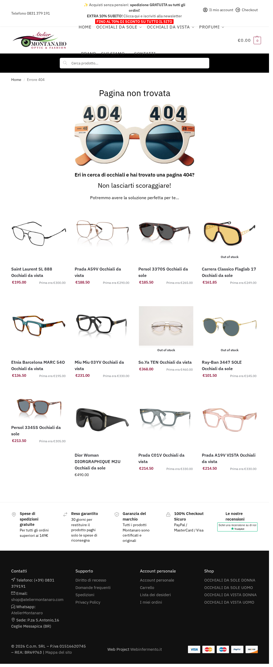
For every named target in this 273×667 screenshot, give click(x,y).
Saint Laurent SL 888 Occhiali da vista (31, 272)
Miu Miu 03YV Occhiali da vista (99, 365)
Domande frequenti (93, 587)
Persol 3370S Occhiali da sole (163, 272)
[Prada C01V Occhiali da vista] (166, 420)
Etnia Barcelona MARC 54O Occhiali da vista (38, 365)
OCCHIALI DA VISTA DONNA (230, 594)
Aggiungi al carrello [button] (39, 293)
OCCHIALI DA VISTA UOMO (229, 602)
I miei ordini (151, 602)
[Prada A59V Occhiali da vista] (102, 234)
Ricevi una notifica (230, 293)
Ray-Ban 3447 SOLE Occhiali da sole (222, 365)
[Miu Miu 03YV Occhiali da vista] (102, 327)
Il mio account (221, 9)
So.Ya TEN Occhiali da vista (165, 362)
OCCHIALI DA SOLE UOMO (228, 587)
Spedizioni (84, 594)
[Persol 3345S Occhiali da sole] (39, 406)
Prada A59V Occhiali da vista (98, 272)
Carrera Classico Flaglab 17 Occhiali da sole (229, 272)
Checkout (250, 9)
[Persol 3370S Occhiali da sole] (166, 234)
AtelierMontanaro (27, 612)
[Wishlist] (59, 214)
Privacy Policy (87, 602)
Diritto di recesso (90, 580)
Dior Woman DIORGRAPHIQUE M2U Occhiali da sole (98, 461)
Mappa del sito (58, 652)
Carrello (147, 587)
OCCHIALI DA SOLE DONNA (229, 580)
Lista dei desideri (155, 594)
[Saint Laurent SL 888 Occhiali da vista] (39, 234)
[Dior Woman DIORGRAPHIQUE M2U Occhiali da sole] (102, 420)
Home (16, 79)
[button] (249, 40)
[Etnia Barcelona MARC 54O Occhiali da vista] (39, 327)
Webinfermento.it (146, 649)
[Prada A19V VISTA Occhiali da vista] (230, 420)
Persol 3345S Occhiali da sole (36, 430)
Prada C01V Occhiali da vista (161, 458)
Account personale (157, 580)
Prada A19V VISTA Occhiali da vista (228, 458)
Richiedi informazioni (102, 486)
